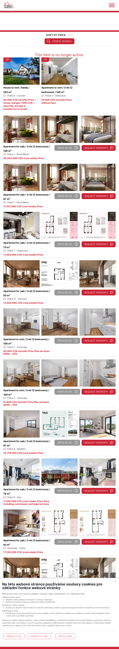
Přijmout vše (13, 636)
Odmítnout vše (39, 636)
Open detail (64, 147)
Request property (96, 147)
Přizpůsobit (65, 636)
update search (61, 41)
